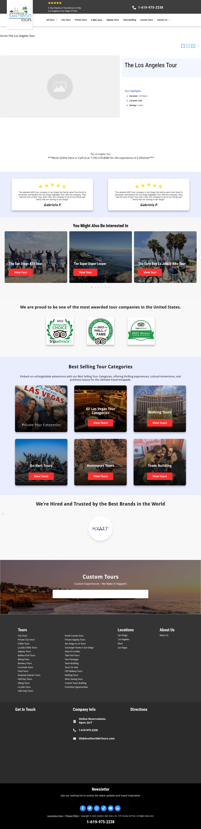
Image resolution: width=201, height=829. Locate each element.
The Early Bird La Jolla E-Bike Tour (165, 257)
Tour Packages (72, 659)
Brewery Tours (25, 663)
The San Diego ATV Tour (36, 257)
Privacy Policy (72, 816)
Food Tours (23, 671)
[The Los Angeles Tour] (60, 86)
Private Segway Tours (75, 639)
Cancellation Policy (55, 816)
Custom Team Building (75, 683)
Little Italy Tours (25, 691)
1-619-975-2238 (88, 730)
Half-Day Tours (25, 679)
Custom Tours (146, 20)
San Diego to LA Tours (75, 643)
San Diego (122, 635)
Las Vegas (65, 10)
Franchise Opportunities (76, 687)
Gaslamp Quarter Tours (29, 675)
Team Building (129, 20)
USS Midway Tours (73, 671)
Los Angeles (53, 10)
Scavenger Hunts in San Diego (79, 647)
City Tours (66, 20)
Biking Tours (23, 659)
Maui (74, 10)
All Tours (51, 20)
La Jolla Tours (24, 687)
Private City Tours (26, 639)
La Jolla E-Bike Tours (27, 647)
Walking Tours (71, 675)
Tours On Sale (71, 667)
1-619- (93, 821)
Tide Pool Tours (72, 655)
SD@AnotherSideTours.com (97, 738)
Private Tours (81, 20)
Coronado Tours (25, 667)
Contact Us (162, 20)
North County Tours (74, 635)
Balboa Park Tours (26, 655)
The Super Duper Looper (100, 257)
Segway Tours (113, 20)
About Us (164, 635)
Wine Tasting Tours (74, 679)
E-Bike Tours (24, 643)
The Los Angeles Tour (100, 154)
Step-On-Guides (72, 651)
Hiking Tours (24, 683)
